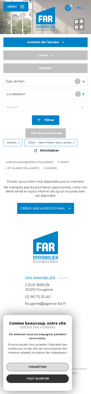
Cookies (72, 372)
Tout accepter (37, 378)
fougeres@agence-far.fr (45, 304)
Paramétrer (38, 367)
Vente (64, 162)
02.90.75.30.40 (38, 296)
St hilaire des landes (23, 168)
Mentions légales (77, 368)
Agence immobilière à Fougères (29, 162)
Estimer (45, 68)
